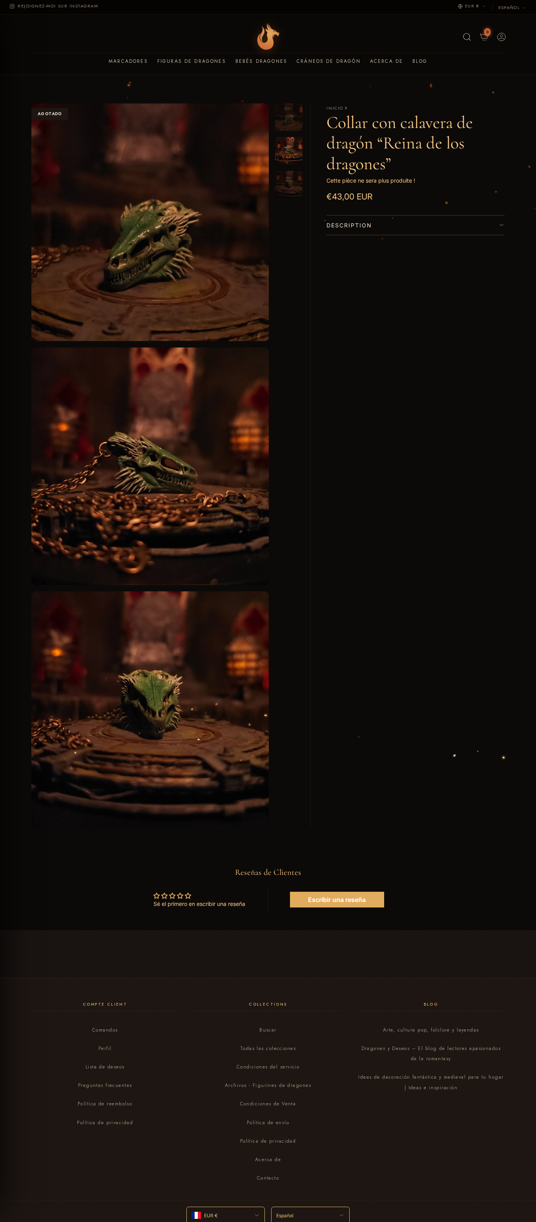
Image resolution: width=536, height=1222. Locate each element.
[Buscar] (466, 36)
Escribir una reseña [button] (337, 900)
